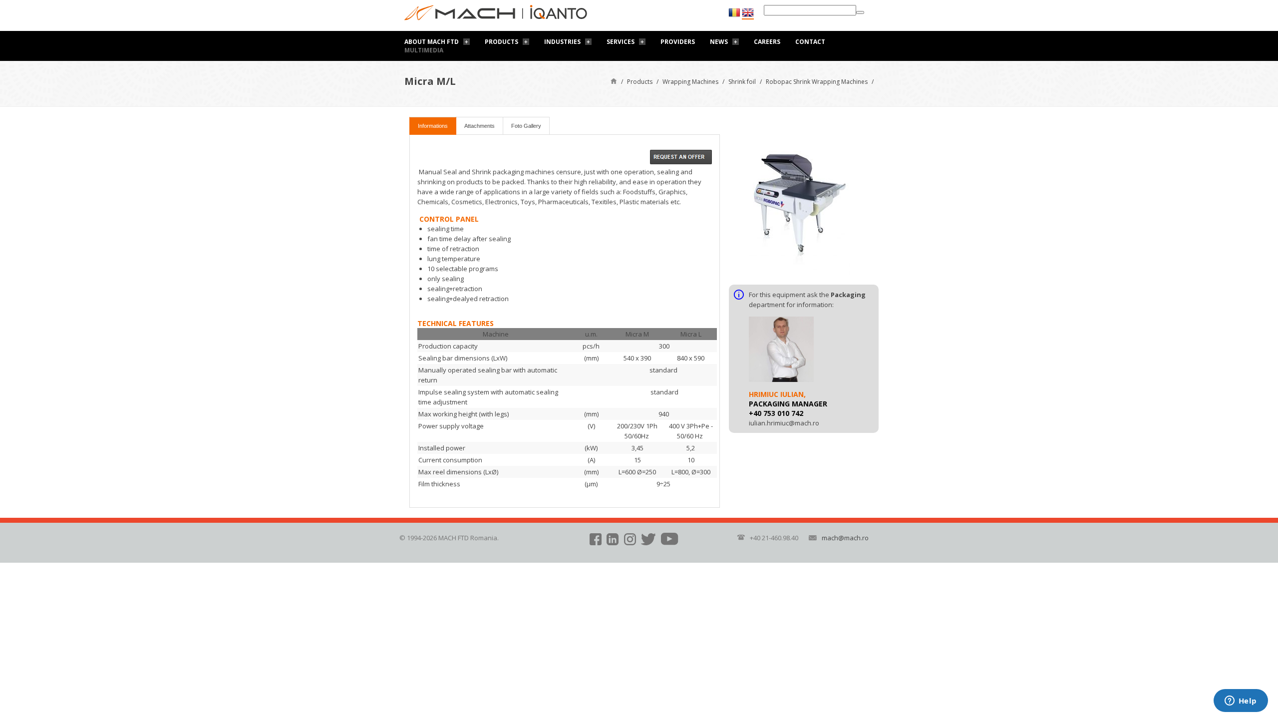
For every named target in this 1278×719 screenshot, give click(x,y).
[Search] (860, 12)
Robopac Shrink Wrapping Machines (817, 81)
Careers (767, 41)
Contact (810, 41)
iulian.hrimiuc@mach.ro (784, 422)
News (719, 41)
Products (501, 41)
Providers (677, 41)
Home (614, 80)
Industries (562, 41)
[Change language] (748, 12)
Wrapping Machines (690, 81)
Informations (433, 126)
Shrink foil (742, 81)
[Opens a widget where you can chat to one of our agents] (1240, 701)
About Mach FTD (431, 41)
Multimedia (423, 50)
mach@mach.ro (845, 537)
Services (621, 41)
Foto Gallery (526, 126)
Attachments (479, 126)
